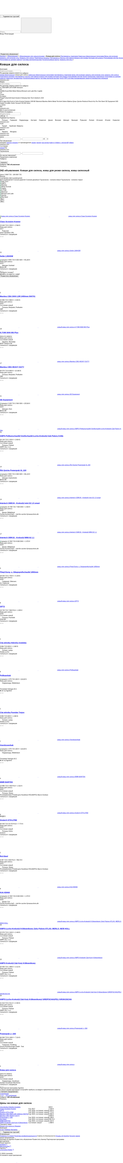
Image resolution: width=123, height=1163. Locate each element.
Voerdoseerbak (6, 745)
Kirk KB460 (5, 892)
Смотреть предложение (9, 1092)
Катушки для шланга (96, 58)
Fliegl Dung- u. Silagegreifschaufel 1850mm (19, 572)
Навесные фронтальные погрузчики (91, 56)
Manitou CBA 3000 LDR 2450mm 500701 (17, 296)
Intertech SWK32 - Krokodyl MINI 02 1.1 (17, 538)
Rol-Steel (4, 856)
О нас (2, 1129)
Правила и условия (7, 1136)
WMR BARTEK (6, 782)
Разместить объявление (9, 276)
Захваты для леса (66, 59)
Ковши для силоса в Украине (10, 1126)
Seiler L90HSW (6, 256)
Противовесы (55, 58)
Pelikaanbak (5, 675)
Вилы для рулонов (111, 56)
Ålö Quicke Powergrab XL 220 (13, 470)
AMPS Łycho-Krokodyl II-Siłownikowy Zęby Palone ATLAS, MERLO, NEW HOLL (35, 929)
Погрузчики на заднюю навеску (11, 59)
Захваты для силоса (27, 58)
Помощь (7, 1129)
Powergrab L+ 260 (8, 1034)
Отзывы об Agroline (62, 1136)
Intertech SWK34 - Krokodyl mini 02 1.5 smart (20, 503)
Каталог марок (75, 1136)
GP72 (2, 606)
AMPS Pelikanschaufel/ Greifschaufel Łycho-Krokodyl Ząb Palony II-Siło (31, 436)
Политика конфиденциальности (25, 1136)
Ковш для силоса (8, 1070)
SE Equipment (6, 400)
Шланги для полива (81, 58)
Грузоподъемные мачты (50, 59)
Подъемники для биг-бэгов (113, 58)
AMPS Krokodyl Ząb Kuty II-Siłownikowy (18, 963)
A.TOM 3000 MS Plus (9, 333)
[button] (61, 44)
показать (4, 162)
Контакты (14, 1129)
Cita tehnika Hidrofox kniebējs (13, 643)
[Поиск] (36, 25)
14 (6, 1095)
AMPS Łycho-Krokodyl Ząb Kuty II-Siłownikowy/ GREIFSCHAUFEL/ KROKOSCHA (36, 999)
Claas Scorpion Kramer (10, 222)
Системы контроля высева (32, 59)
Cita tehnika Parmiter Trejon (12, 712)
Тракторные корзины (41, 58)
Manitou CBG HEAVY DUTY (12, 367)
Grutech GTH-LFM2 (8, 820)
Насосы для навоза (67, 58)
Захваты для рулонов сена (9, 58)
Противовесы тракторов (69, 56)
